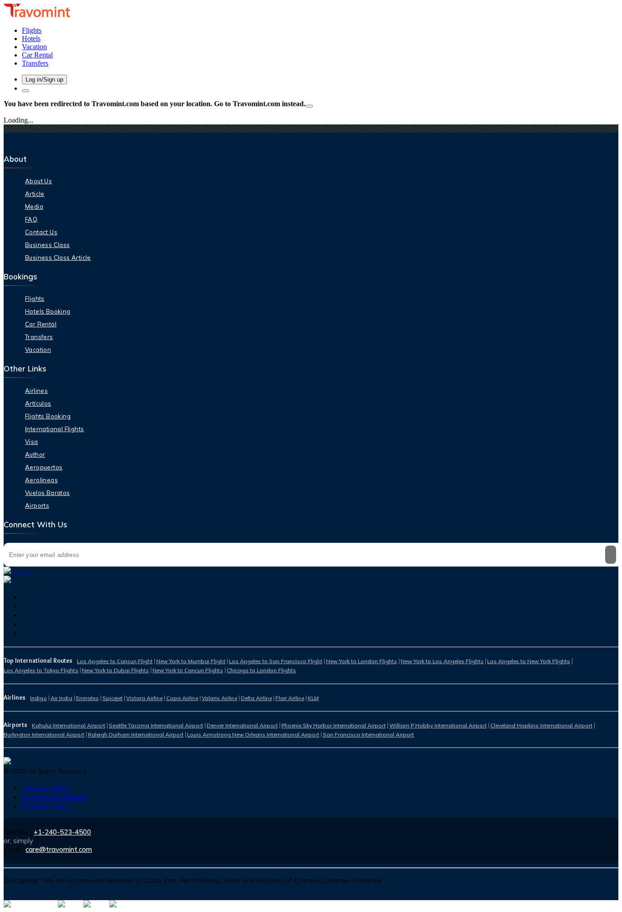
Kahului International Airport (68, 725)
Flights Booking (48, 416)
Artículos (38, 403)
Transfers (39, 336)
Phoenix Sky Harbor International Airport (333, 725)
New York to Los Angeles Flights (442, 661)
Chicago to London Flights (261, 670)
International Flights (54, 429)
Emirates (87, 698)
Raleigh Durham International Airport (136, 734)
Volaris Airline (219, 698)
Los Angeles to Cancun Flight (115, 661)
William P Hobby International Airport (438, 725)
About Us (38, 181)
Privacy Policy (45, 787)
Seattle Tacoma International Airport (156, 725)
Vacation (38, 349)
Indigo (38, 698)
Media (34, 206)
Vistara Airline (144, 698)
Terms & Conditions (54, 796)
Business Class (47, 244)
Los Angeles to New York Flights (528, 661)
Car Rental (40, 324)
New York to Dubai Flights (115, 670)
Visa (31, 441)
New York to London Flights (361, 661)
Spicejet (112, 698)
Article (35, 193)
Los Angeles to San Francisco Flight (275, 661)
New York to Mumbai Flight (190, 661)
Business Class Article (58, 257)
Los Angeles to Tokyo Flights (41, 670)
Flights (35, 298)
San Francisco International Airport (368, 734)
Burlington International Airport (44, 734)
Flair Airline (289, 698)
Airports (37, 505)
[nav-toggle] (25, 90)
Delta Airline (256, 698)
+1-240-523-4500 (62, 832)
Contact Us (41, 232)
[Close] (309, 106)
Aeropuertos (43, 467)
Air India (61, 698)
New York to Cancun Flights (188, 670)
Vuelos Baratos (47, 492)
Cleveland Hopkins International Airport (541, 725)
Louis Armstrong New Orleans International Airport (253, 734)
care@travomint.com (58, 849)
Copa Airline (182, 698)
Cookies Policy (46, 805)
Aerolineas (41, 480)
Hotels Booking (48, 311)
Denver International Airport (242, 725)
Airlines (36, 390)
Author (35, 454)
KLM (313, 698)
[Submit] (610, 555)
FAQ (31, 219)
